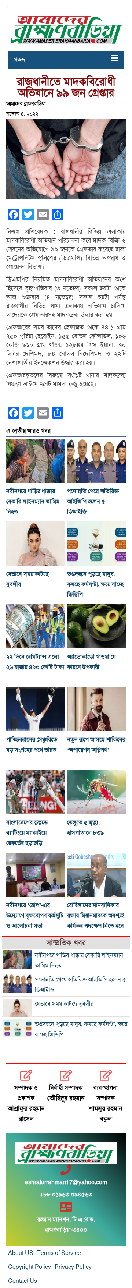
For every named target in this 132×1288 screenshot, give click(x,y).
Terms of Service (59, 1253)
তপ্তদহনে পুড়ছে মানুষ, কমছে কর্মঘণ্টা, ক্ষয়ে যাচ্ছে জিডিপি (95, 584)
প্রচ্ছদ (19, 59)
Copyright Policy (29, 1267)
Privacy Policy (73, 1267)
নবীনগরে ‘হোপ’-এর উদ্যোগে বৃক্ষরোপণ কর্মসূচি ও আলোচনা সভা (34, 916)
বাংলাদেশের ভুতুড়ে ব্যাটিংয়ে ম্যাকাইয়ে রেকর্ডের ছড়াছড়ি (27, 833)
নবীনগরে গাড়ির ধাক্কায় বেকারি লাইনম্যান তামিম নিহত (32, 502)
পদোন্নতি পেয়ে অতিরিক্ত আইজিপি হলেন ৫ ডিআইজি (93, 502)
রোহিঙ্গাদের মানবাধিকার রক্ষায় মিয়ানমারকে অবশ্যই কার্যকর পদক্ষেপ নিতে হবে (95, 916)
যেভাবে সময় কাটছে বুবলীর (64, 1004)
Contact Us (22, 1281)
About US (20, 1253)
